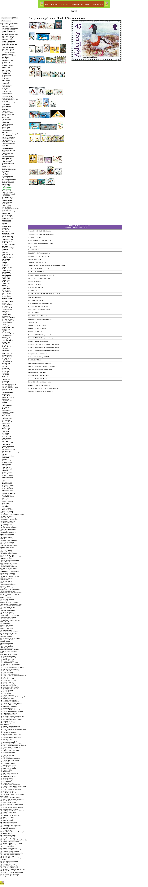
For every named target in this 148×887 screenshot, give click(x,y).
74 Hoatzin (7, 614)
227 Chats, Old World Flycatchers (12, 832)
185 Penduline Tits (8, 776)
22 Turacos (7, 534)
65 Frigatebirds (7, 599)
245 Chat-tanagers (9, 861)
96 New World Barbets (9, 649)
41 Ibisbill (7, 562)
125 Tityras (5, 693)
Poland (30, 360)
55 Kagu (6, 581)
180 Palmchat (6, 770)
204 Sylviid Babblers (8, 802)
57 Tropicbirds (8, 584)
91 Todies (5, 641)
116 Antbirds (8, 680)
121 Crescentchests (9, 687)
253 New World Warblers (9, 871)
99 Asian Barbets (8, 654)
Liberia (30, 313)
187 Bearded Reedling (9, 780)
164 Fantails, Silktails (9, 750)
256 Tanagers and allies (9, 876)
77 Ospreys (6, 619)
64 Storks (5, 597)
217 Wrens (7, 817)
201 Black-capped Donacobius (12, 799)
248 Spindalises (7, 864)
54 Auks (4, 579)
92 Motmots (6, 643)
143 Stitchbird (7, 721)
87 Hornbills (6, 635)
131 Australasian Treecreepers (11, 703)
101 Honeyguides (8, 658)
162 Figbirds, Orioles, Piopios (10, 747)
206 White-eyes (8, 806)
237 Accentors (7, 846)
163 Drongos (6, 749)
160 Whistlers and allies (11, 744)
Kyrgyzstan (31, 306)
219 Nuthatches (6, 820)
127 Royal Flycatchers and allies (13, 697)
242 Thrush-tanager (10, 854)
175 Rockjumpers (8, 763)
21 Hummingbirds (8, 532)
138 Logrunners (8, 713)
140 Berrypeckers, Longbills (12, 716)
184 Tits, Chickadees (8, 775)
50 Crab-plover (7, 573)
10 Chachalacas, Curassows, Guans (12, 514)
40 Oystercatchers (9, 560)
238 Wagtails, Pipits (8, 848)
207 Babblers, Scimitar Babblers (11, 807)
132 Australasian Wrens (9, 705)
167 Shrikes (5, 754)
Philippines (31, 353)
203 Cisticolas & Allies (9, 801)
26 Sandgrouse (7, 539)
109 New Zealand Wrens (10, 671)
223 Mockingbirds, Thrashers (10, 825)
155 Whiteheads (7, 742)
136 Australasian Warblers (10, 710)
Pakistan (30, 341)
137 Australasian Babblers (11, 711)
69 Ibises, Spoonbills (10, 605)
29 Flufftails (7, 544)
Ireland (30, 281)
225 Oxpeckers (7, 828)
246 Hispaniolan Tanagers (11, 863)
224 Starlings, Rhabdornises (10, 827)
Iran (29, 278)
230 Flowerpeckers (8, 837)
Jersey (29, 297)
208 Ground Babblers (9, 809)
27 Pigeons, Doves (8, 540)
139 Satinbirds (8, 715)
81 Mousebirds (6, 625)
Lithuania (30, 319)
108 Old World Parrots (9, 669)
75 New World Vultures (9, 615)
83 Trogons (6, 628)
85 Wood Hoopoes (9, 632)
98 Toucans (7, 653)
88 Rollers (6, 636)
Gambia (30, 262)
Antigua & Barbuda (33, 240)
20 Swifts (5, 531)
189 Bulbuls (7, 783)
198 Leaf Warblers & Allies (11, 793)
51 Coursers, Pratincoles (10, 575)
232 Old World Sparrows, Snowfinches (13, 840)
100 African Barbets (7, 656)
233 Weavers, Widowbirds (9, 841)
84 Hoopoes (6, 630)
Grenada (30, 275)
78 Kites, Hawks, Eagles (10, 620)
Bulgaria (30, 247)
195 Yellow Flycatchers (10, 789)
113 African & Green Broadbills (13, 675)
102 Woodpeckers (7, 659)
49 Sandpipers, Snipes (9, 571)
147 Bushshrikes (8, 728)
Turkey (30, 385)
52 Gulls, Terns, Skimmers (9, 576)
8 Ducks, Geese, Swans (9, 23)
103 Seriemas (7, 661)
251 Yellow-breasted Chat (9, 867)
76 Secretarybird (8, 617)
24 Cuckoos (6, 537)
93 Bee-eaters (6, 645)
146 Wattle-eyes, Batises (10, 726)
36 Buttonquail (7, 555)
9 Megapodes (7, 513)
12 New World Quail (10, 518)
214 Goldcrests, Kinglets (9, 815)
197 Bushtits (7, 791)
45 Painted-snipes (8, 568)
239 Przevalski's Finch (11, 850)
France (30, 259)
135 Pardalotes (7, 708)
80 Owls (5, 623)
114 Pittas (5, 677)
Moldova (30, 325)
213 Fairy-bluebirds (7, 814)
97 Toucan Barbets (9, 651)
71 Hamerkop (6, 609)
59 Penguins (7, 588)
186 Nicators (6, 778)
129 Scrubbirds (8, 700)
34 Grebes (6, 552)
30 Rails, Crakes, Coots (8, 545)
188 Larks (5, 781)
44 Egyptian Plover (8, 566)
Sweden (30, 382)
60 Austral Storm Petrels (10, 589)
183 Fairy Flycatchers (9, 773)
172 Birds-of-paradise (10, 758)
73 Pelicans (6, 612)
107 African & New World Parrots (12, 667)
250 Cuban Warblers (9, 866)
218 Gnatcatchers (8, 819)
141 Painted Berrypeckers (11, 718)
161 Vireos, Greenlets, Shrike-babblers (13, 745)
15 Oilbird (7, 523)
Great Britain (31, 269)
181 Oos (5, 771)
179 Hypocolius (8, 768)
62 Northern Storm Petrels (10, 592)
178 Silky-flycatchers (10, 767)
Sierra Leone (31, 379)
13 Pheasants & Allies (9, 519)
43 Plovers (6, 565)
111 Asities (6, 672)
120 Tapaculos (8, 685)
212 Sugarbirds (8, 812)
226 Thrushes (6, 830)
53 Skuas (6, 578)
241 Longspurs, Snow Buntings (11, 853)
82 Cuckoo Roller (8, 627)
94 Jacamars (6, 646)
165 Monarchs (7, 752)
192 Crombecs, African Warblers (13, 786)
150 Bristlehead (7, 732)
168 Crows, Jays (7, 755)
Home (47, 4)
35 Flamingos (8, 553)
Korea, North (31, 303)
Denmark (30, 253)
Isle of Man (31, 287)
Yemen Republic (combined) (35, 391)
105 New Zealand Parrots (10, 664)
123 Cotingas (6, 690)
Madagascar (31, 322)
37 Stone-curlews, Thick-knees (11, 557)
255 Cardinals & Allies (9, 874)
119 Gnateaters (8, 684)
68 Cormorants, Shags (11, 604)
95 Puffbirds (6, 648)
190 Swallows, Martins (10, 784)
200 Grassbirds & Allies (10, 797)
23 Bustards (5, 536)
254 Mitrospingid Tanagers (11, 872)
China (29, 250)
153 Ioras (6, 739)
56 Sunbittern (7, 583)
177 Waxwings (8, 765)
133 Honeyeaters (8, 706)
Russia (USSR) (32, 372)
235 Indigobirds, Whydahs (9, 845)
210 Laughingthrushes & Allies (12, 811)
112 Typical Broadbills (9, 674)
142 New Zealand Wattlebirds (10, 719)
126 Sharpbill (7, 695)
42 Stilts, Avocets (9, 563)
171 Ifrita (5, 757)
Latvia (29, 309)
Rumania (30, 363)
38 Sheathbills (6, 558)
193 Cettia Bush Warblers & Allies (11, 788)
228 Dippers (6, 833)
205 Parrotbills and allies (11, 804)
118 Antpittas (7, 682)
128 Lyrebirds (7, 698)
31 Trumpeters (7, 547)
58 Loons (5, 586)
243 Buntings (7, 856)
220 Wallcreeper (8, 822)
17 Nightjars (7, 526)
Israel (29, 291)
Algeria (30, 237)
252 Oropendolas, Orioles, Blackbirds (12, 869)
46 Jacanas (5, 570)
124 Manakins (6, 692)
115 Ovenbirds (7, 679)
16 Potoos (6, 524)
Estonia (30, 256)
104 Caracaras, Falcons (9, 662)
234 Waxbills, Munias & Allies (11, 843)
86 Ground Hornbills (8, 633)
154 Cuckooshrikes (9, 741)
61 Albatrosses (7, 591)
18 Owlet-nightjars (8, 527)
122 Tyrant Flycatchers (9, 688)
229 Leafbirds (7, 835)
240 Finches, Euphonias (9, 851)
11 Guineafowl (7, 516)
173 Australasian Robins (9, 760)
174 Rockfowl (7, 762)
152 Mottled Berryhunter (10, 737)
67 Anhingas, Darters (9, 602)
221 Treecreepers (7, 824)
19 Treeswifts (8, 529)
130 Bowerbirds (9, 701)
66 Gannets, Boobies (7, 601)
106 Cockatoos (7, 666)
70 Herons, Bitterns (7, 607)
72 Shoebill (7, 610)
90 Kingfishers (7, 640)
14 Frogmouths (7, 521)
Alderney (30, 231)
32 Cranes (5, 549)
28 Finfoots (7, 542)
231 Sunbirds (7, 838)
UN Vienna (31, 388)
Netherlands (31, 335)
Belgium (30, 243)
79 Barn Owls (6, 622)
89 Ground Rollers (10, 638)
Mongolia (30, 328)
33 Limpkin (6, 550)
